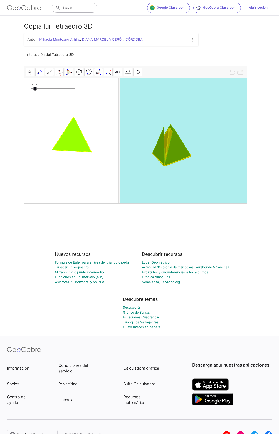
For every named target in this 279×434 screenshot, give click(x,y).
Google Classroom (171, 7)
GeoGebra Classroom (219, 7)
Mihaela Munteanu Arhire (59, 39)
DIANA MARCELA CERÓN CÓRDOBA (112, 39)
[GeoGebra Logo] (24, 7)
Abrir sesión (258, 7)
